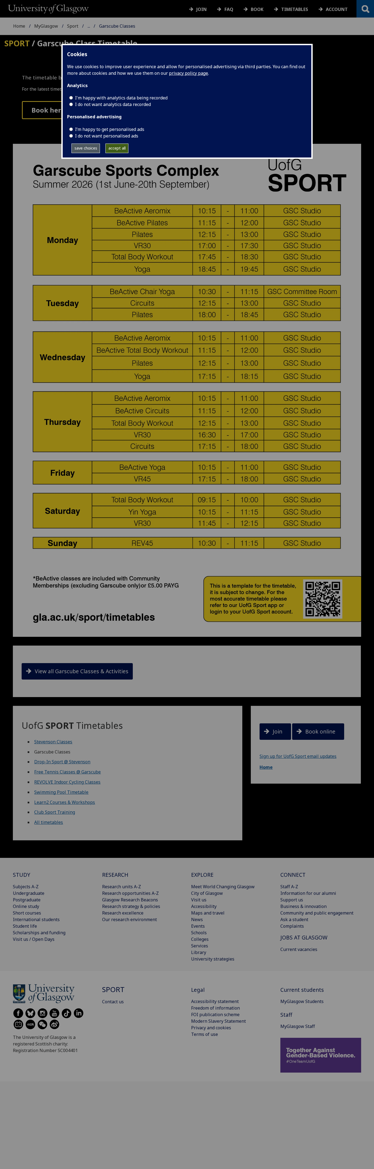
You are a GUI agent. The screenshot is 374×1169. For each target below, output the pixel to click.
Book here (48, 109)
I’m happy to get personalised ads (109, 129)
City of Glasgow (207, 893)
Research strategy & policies (131, 906)
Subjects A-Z (26, 887)
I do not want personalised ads (106, 136)
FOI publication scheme (215, 1015)
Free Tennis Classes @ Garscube (67, 772)
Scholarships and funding (39, 933)
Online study (26, 906)
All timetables (48, 822)
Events (198, 926)
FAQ (229, 9)
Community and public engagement (316, 913)
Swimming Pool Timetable (61, 792)
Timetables (294, 9)
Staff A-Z (289, 887)
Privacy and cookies (211, 1028)
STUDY (21, 874)
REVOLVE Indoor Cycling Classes (67, 782)
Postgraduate (27, 900)
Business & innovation (303, 906)
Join (201, 9)
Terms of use (204, 1034)
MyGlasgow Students (302, 1001)
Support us (291, 900)
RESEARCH (115, 874)
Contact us (113, 1002)
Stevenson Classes (53, 742)
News (197, 919)
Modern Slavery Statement (218, 1021)
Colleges (200, 939)
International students (36, 919)
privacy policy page (188, 73)
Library (198, 952)
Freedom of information (215, 1008)
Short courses (27, 913)
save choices (85, 148)
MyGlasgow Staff (297, 1026)
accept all (117, 148)
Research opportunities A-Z (130, 893)
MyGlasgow (46, 26)
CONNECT (293, 874)
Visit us (198, 900)
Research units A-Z (121, 887)
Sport (72, 26)
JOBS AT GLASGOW (303, 937)
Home (19, 26)
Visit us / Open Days (33, 939)
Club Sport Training (54, 812)
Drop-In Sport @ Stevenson (62, 762)
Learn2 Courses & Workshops (64, 802)
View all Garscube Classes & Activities (81, 671)
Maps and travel (208, 913)
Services (199, 946)
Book (257, 9)
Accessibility (204, 906)
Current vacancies (298, 949)
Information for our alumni (308, 893)
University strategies (212, 959)
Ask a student (294, 919)
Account (337, 9)
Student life (25, 926)
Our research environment (129, 919)
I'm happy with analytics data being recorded (121, 98)
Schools (199, 933)
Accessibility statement (215, 1001)
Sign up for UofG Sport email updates (298, 756)
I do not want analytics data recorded (113, 104)
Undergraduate (28, 893)
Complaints (292, 926)
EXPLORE (202, 874)
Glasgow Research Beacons (130, 900)
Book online (320, 731)
